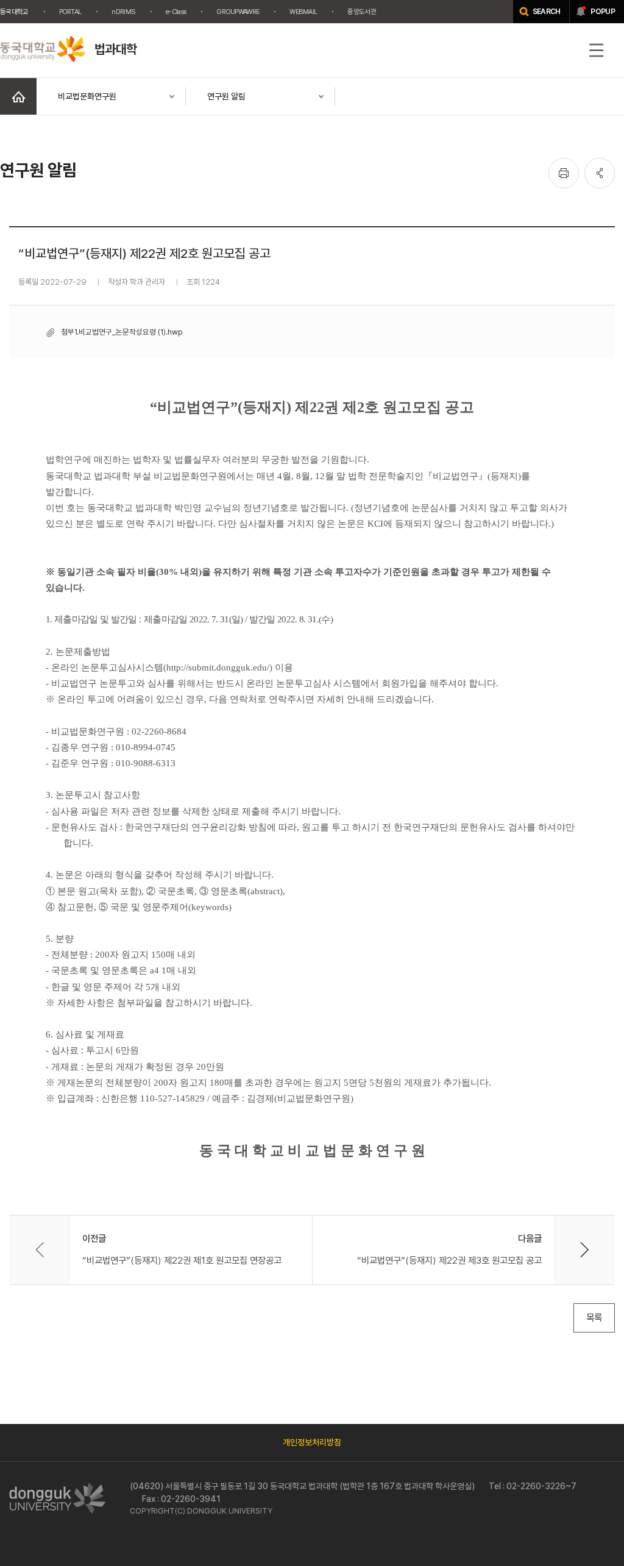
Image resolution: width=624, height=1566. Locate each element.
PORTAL (70, 11)
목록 (594, 1317)
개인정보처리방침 (312, 1442)
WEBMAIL (303, 11)
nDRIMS (123, 11)
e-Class (176, 11)
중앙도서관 (361, 11)
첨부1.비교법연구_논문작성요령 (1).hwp (121, 331)
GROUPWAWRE (237, 11)
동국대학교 (14, 11)
